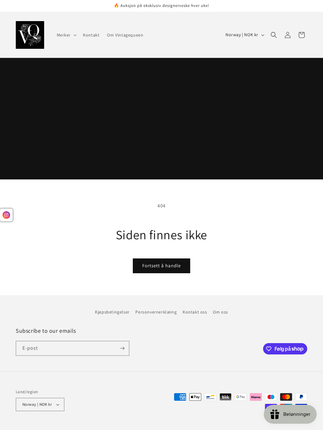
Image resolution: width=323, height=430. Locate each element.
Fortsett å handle (161, 266)
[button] (66, 35)
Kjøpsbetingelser (112, 312)
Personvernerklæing (156, 312)
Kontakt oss (195, 312)
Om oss (220, 312)
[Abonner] (122, 348)
